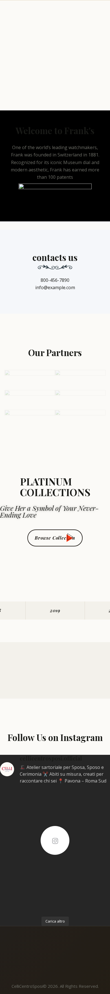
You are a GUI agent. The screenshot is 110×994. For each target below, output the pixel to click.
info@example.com (55, 287)
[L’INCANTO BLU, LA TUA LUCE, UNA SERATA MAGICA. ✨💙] (27, 900)
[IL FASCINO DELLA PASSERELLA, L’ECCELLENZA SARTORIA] (83, 801)
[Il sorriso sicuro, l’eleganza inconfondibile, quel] (27, 867)
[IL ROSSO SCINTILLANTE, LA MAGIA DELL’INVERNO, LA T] (27, 834)
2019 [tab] (55, 610)
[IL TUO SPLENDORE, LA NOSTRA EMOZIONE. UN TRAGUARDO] (83, 900)
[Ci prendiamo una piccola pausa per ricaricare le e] (27, 801)
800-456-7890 (55, 280)
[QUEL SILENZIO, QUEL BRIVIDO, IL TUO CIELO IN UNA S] (83, 834)
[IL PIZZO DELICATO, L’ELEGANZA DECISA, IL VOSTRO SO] (83, 867)
